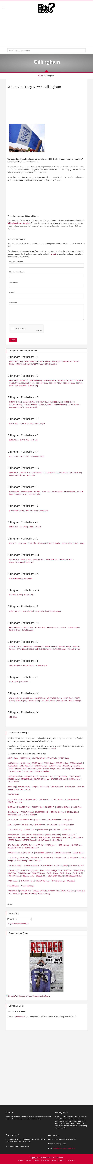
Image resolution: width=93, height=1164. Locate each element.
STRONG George (74, 649)
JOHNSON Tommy (16, 510)
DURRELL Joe (40, 423)
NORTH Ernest (76, 845)
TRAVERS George (58, 881)
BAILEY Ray (24, 380)
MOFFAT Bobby (44, 840)
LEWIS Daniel (43, 829)
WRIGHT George (75, 701)
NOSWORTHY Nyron (15, 848)
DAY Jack (35, 786)
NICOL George (63, 845)
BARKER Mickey (62, 763)
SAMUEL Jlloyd (13, 870)
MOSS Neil (30, 562)
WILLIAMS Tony (34, 701)
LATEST (36, 1160)
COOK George (74, 776)
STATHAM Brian (13, 876)
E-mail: (12, 292)
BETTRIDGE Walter (77, 380)
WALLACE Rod (40, 698)
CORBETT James (45, 404)
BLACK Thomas (55, 766)
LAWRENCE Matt (30, 829)
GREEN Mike (76, 472)
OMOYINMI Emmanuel (44, 853)
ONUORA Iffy (28, 595)
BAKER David (37, 763)
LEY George (42, 543)
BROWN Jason (20, 768)
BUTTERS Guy (33, 386)
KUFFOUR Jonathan (66, 825)
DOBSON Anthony (26, 423)
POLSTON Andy (21, 860)
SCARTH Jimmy (26, 870)
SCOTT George (51, 870)
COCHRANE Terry (15, 404)
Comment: (13, 302)
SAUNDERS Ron (15, 646)
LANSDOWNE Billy (14, 829)
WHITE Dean (68, 698)
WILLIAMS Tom (15, 893)
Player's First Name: (17, 272)
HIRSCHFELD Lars (14, 815)
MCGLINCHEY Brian (75, 837)
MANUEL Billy (26, 559)
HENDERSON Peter (57, 812)
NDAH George (14, 578)
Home (40, 75)
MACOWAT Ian (13, 834)
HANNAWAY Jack (26, 812)
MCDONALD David (59, 837)
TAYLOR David (12, 881)
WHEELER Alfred (39, 891)
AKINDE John (56, 361)
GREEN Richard (15, 475)
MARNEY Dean (38, 834)
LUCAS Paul (66, 829)
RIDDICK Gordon (59, 627)
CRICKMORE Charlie (16, 407)
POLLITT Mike (39, 611)
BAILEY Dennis (13, 763)
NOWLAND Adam (32, 848)
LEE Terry (12, 543)
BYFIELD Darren (15, 771)
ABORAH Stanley (15, 361)
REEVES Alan (28, 627)
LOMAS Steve (67, 543)
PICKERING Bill (60, 858)
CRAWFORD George (41, 779)
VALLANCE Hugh (27, 886)
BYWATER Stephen (42, 771)
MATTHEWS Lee (13, 837)
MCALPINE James (43, 837)
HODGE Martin (69, 491)
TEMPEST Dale (41, 665)
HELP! (54, 1160)
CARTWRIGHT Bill (31, 776)
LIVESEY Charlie (54, 543)
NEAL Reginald (13, 845)
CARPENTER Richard (15, 776)
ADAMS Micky (28, 361)
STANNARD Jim (51, 364)
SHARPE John (27, 646)
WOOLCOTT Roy (44, 893)
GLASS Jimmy (37, 472)
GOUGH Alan (76, 807)
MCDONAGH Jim (51, 559)
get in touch (20, 1016)
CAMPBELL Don (15, 402)
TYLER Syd (71, 881)
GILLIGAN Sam (37, 807)
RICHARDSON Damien (43, 627)
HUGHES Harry (20, 494)
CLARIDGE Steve (56, 402)
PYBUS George (34, 860)
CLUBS (28, 1160)
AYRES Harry (64, 758)
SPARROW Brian (46, 649)
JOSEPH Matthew (54, 820)
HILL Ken (37, 491)
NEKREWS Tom (26, 845)
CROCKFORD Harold (59, 779)
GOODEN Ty (50, 807)
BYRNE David (28, 771)
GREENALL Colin (29, 475)
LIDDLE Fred (55, 829)
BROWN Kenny (43, 383)
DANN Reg (11, 786)
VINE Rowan (24, 682)
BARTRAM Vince (50, 380)
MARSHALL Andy (53, 834)
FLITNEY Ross (43, 799)
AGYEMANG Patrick (43, 361)
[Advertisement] (46, 28)
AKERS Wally (25, 758)
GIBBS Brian (13, 472)
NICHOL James (50, 845)
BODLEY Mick (16, 383)
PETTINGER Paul (47, 858)
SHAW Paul (11, 873)
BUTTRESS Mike (78, 768)
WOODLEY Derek (29, 893)
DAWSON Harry (23, 786)
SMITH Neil (77, 873)
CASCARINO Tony (28, 402)
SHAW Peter (38, 646)
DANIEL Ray (13, 423)
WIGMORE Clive (68, 891)
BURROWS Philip (63, 768)
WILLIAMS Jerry (21, 701)
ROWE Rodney (27, 630)
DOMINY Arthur (57, 786)
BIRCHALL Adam (26, 766)
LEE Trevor (22, 543)
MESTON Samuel (29, 840)
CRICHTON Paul (73, 404)
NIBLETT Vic (38, 845)
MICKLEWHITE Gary (16, 562)
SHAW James (79, 870)
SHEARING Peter (51, 646)
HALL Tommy (12, 812)
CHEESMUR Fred (46, 776)
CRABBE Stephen (59, 404)
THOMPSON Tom (27, 881)
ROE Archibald (46, 865)
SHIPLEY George (65, 646)
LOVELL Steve (79, 543)
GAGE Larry (12, 807)
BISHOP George (41, 766)
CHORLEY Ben (42, 402)
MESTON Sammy (14, 840)
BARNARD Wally (76, 763)
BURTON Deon (20, 386)
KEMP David (13, 527)
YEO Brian (13, 717)
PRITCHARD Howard (53, 611)
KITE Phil (23, 527)
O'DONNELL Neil (15, 595)
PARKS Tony (24, 858)
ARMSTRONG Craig (23, 364)
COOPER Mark (13, 779)
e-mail (53, 254)
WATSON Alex (25, 891)
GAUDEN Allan (24, 807)
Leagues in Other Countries (18, 923)
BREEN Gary (67, 766)
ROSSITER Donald (61, 865)
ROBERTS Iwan (73, 627)
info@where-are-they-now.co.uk (64, 1148)
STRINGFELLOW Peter (72, 876)
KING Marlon (40, 825)
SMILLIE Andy (33, 649)
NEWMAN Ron (26, 578)
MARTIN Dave (38, 559)
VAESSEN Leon (13, 886)
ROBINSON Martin (14, 865)
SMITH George (52, 873)
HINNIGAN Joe (57, 491)
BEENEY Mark (63, 380)
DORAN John (70, 786)
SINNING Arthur (24, 873)
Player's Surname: (16, 261)
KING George (52, 825)
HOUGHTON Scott (30, 815)
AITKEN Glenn (12, 758)
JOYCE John (67, 820)
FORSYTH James (56, 799)
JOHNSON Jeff (12, 820)
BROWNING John (34, 768)
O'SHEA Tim (29, 853)
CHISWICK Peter (61, 776)
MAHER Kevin (26, 834)
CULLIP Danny (13, 781)
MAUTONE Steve (28, 837)
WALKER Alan (28, 698)
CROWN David (31, 407)
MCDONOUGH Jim (65, 559)
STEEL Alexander (27, 876)
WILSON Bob (62, 701)
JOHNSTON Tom (30, 510)
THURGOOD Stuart (42, 881)
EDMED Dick (13, 440)
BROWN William (56, 383)
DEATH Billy (44, 786)
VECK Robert (14, 682)
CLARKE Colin (68, 402)
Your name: (13, 282)
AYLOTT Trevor (37, 364)
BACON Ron (13, 380)
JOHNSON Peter (26, 820)
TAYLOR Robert (15, 665)
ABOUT (62, 1160)
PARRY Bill (35, 858)
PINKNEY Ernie (73, 858)
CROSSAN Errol (74, 779)
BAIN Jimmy (25, 763)
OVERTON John (78, 853)
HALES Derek (14, 491)
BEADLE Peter (12, 766)
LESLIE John (32, 543)
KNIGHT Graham (34, 527)
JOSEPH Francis (40, 820)
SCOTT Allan (39, 870)
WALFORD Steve (15, 698)
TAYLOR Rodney (28, 665)
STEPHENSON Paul (55, 876)
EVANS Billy (24, 440)
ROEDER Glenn (14, 630)
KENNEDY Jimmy (13, 825)
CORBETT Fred (26, 779)
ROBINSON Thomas (31, 865)
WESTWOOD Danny (54, 698)
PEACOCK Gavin (27, 611)
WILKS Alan (80, 891)
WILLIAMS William (48, 701)
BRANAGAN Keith (28, 383)
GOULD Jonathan (63, 472)
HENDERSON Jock (41, 812)
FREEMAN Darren (71, 799)
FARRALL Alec (30, 799)
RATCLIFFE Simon (15, 627)
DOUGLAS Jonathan (22, 789)
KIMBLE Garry (27, 825)
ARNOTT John (52, 758)
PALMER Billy (12, 858)
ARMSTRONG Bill (38, 758)
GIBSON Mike (25, 472)
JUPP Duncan (43, 510)
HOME (20, 1160)
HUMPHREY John (34, 494)
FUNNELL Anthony (14, 802)
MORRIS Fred (56, 840)
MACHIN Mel (14, 559)
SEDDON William (65, 870)
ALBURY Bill (67, 361)
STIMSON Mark (60, 649)
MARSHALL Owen (68, 834)
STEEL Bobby (41, 876)
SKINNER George (38, 873)
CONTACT (71, 1160)
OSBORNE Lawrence (63, 853)
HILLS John (46, 491)
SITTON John (22, 649)
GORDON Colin (49, 472)
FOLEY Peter (24, 456)
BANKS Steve (49, 763)
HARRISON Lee (26, 491)
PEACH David (14, 611)
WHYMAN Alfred (54, 891)
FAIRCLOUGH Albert (15, 799)
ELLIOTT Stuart (13, 794)
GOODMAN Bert (62, 807)
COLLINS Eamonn (30, 404)
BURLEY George (49, 768)
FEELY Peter (13, 456)
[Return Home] (46, 7)
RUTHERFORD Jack (76, 865)
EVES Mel (34, 440)
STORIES (46, 1160)
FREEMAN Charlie (37, 456)
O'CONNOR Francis (14, 853)
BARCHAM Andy (36, 380)
